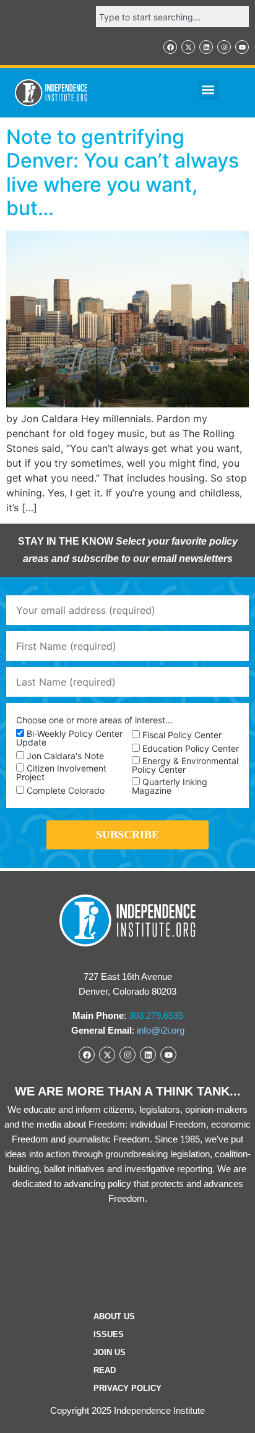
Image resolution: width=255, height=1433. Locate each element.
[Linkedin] (206, 47)
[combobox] (172, 16)
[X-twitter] (188, 47)
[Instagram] (224, 47)
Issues (108, 1334)
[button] (208, 90)
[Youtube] (242, 47)
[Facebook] (170, 47)
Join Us (109, 1352)
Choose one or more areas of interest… (94, 720)
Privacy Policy (127, 1388)
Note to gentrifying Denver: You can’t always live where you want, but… (122, 172)
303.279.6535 (156, 1015)
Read (104, 1370)
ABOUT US (114, 1316)
